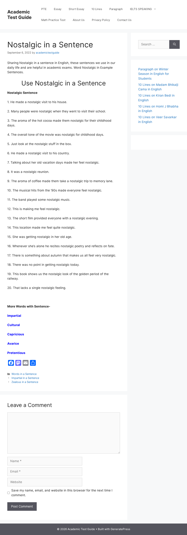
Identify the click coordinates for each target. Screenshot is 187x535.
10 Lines (96, 9)
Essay (57, 9)
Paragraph (116, 9)
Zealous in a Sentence (25, 381)
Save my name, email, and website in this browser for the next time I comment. (61, 493)
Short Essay (76, 9)
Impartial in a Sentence (25, 377)
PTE (44, 9)
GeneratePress (120, 529)
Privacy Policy (101, 20)
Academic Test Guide (19, 14)
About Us (79, 20)
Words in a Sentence (24, 373)
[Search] (174, 44)
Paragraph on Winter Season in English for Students (153, 73)
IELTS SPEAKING (141, 9)
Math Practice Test (53, 20)
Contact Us (124, 20)
